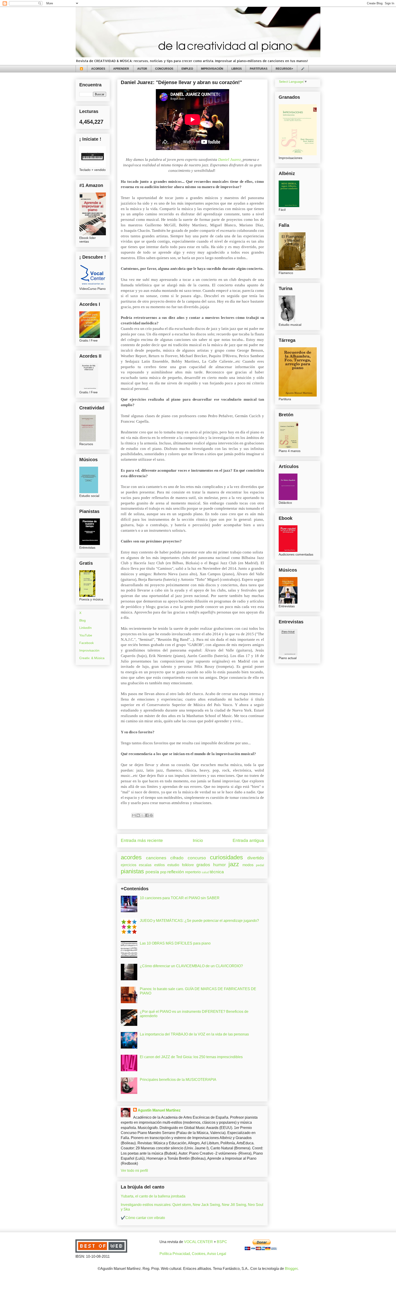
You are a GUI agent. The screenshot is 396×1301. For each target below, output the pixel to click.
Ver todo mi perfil (134, 1170)
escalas (145, 865)
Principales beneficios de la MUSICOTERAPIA (178, 1080)
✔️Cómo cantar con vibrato (143, 1218)
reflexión (175, 871)
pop (163, 872)
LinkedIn (85, 628)
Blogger (291, 1269)
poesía (152, 871)
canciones (156, 857)
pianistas (132, 871)
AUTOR (142, 68)
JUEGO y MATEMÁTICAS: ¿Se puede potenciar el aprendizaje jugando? (199, 921)
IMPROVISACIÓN (212, 68)
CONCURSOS (164, 68)
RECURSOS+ (284, 68)
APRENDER (121, 68)
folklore (188, 865)
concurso (197, 857)
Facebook (86, 643)
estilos (159, 865)
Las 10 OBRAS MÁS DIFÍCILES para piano (175, 943)
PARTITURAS (258, 68)
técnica (217, 871)
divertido (255, 857)
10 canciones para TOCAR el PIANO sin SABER (180, 898)
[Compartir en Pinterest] (151, 815)
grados (203, 864)
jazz (233, 864)
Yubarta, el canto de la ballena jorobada (153, 1196)
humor (219, 864)
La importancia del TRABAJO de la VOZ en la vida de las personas (194, 1034)
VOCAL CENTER (198, 1242)
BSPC (222, 1242)
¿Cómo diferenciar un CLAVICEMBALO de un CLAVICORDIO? (191, 966)
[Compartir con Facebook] (147, 815)
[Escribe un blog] (138, 815)
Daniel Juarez (229, 159)
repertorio (193, 872)
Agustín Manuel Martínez (159, 1110)
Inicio (198, 840)
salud (205, 872)
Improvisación (89, 650)
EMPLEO (187, 68)
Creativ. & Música (91, 658)
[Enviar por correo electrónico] (134, 815)
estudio (173, 865)
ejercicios (128, 865)
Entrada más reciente (142, 840)
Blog (82, 620)
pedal (260, 865)
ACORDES (98, 68)
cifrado (177, 857)
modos (247, 865)
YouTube (85, 635)
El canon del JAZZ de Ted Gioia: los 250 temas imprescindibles (191, 1057)
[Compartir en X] (142, 815)
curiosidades (226, 857)
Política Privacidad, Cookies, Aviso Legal (193, 1254)
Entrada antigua (248, 840)
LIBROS (236, 68)
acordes (131, 857)
